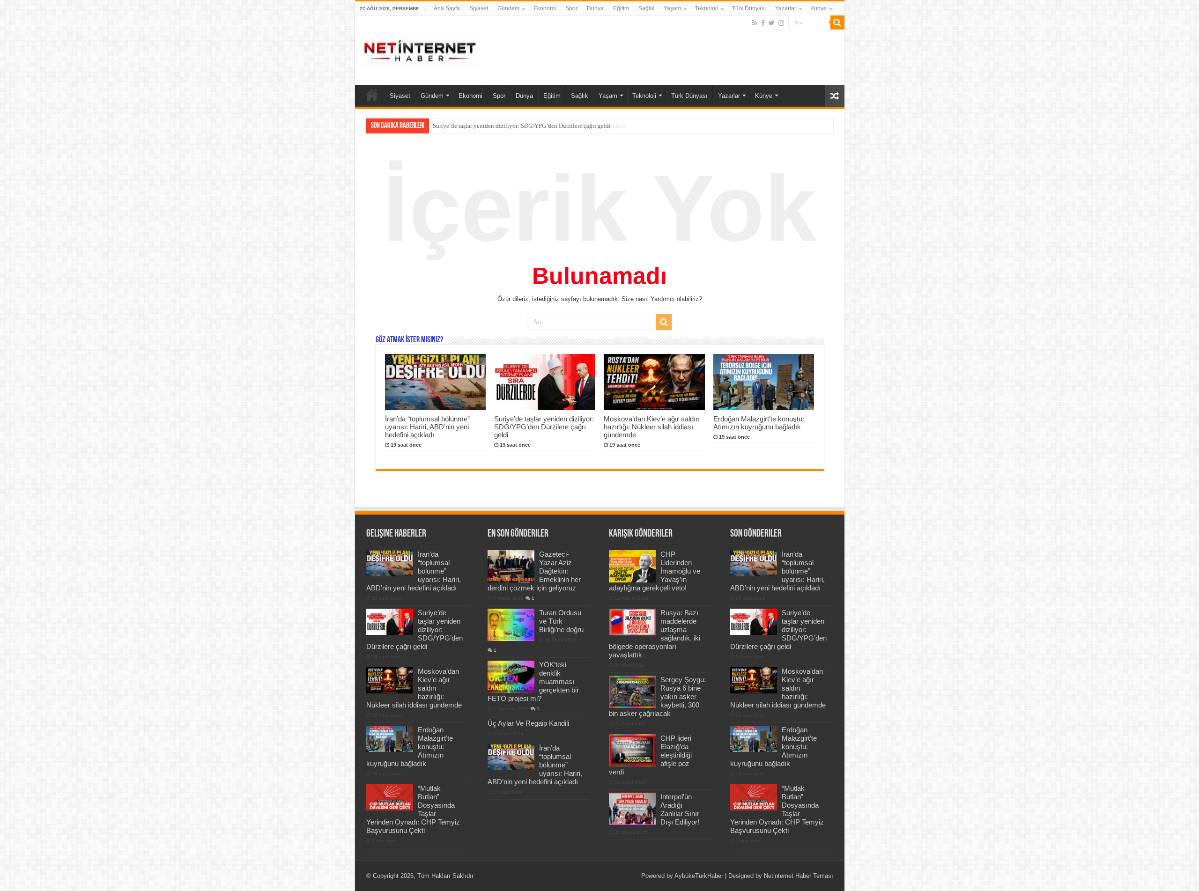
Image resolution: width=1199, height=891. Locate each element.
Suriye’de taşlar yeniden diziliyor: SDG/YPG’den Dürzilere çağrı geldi (522, 125)
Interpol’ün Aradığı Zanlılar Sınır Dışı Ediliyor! (679, 809)
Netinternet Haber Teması (798, 875)
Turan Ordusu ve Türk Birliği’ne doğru (561, 621)
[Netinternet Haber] (420, 48)
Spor (571, 8)
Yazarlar (785, 8)
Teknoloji (706, 8)
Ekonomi (544, 8)
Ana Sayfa (447, 8)
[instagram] (781, 23)
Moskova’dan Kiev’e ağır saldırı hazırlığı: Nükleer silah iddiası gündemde (652, 427)
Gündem (508, 8)
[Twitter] (772, 23)
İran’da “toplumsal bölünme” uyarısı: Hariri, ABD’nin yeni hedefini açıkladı (427, 427)
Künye (818, 8)
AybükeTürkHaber (698, 875)
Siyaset (478, 8)
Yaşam (672, 8)
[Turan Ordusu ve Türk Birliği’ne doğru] (511, 625)
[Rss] (754, 23)
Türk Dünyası (749, 8)
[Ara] (837, 22)
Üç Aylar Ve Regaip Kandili (528, 723)
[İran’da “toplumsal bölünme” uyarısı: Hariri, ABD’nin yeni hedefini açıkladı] (511, 757)
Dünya (595, 8)
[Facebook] (763, 23)
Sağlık (646, 8)
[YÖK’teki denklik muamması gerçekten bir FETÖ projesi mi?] (511, 676)
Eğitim (621, 8)
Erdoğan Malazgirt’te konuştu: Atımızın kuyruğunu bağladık (758, 423)
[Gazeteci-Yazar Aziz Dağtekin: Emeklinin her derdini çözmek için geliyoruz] (511, 566)
